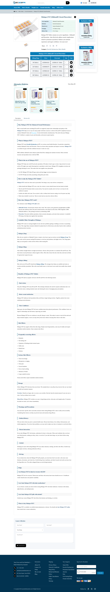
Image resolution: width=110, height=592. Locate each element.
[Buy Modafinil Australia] (19, 2)
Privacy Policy (52, 565)
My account (38, 571)
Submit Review (21, 545)
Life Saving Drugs (67, 576)
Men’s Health (26, 7)
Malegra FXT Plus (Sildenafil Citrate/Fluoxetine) (35, 103)
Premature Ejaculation (68, 569)
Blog (53, 7)
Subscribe (100, 573)
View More (71, 84)
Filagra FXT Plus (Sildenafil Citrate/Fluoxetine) (51, 103)
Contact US (38, 567)
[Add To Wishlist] (75, 17)
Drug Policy (52, 569)
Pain (64, 574)
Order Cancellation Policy (54, 577)
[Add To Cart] (25, 109)
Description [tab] (18, 118)
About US (37, 565)
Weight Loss (35, 7)
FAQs (36, 569)
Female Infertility (45, 7)
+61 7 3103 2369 (20, 567)
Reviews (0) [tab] (26, 118)
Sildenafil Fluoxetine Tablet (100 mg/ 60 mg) (20, 102)
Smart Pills (17, 7)
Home (16, 11)
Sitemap (51, 581)
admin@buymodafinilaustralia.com (24, 570)
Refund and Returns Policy (54, 573)
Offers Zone (60, 7)
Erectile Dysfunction (29, 11)
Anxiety (65, 571)
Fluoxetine (34, 132)
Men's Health (21, 11)
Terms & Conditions (54, 567)
